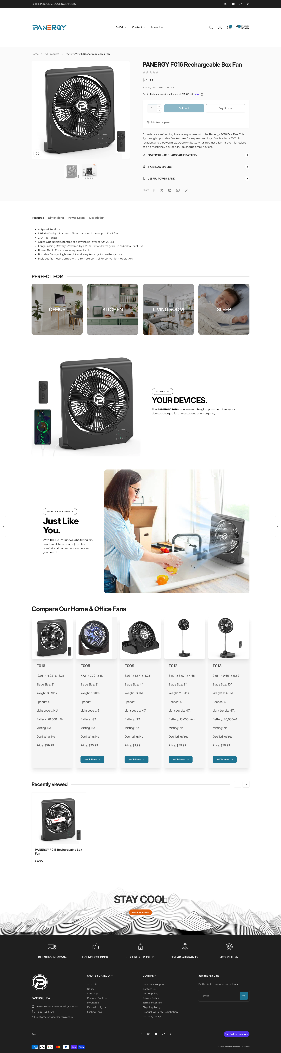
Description (97, 217)
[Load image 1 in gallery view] (71, 171)
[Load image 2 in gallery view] (89, 171)
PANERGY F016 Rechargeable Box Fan (58, 851)
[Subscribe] (244, 996)
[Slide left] (237, 784)
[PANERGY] (40, 989)
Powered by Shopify (241, 1046)
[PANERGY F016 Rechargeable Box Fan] (59, 837)
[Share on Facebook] (154, 190)
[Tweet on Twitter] (161, 190)
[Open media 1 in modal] (81, 110)
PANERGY (229, 1046)
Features (38, 217)
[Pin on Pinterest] (169, 190)
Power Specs (76, 217)
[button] (121, 27)
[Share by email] (178, 190)
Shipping (147, 87)
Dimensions (56, 217)
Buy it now (226, 108)
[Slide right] (246, 784)
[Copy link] (186, 190)
